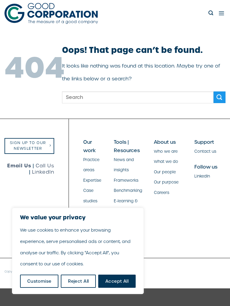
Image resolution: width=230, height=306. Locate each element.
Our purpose (166, 182)
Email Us (19, 165)
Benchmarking (128, 190)
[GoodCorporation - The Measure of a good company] (51, 13)
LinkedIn (43, 172)
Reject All (78, 281)
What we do (166, 161)
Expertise (92, 180)
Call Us (45, 166)
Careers (161, 192)
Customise (39, 281)
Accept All (116, 281)
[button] (211, 13)
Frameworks (126, 180)
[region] (78, 251)
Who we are (166, 151)
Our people (165, 172)
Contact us (205, 151)
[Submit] (220, 97)
